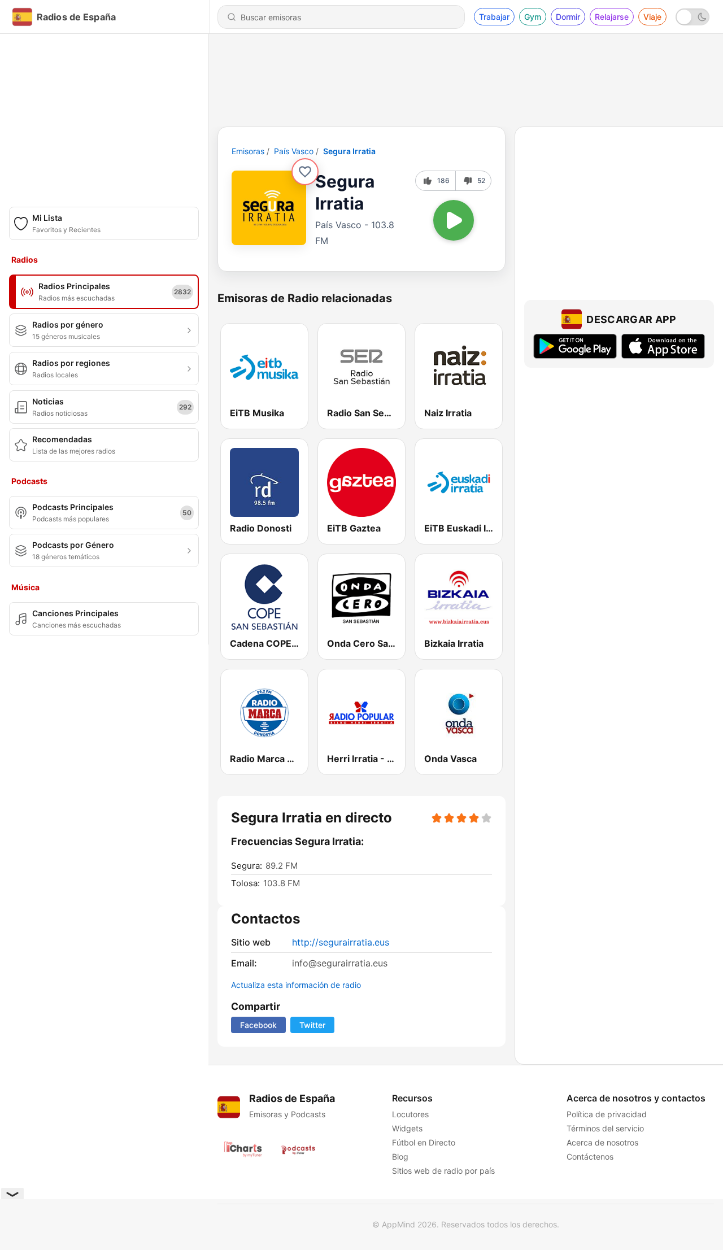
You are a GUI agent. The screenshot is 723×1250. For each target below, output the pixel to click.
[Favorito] (305, 171)
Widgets (407, 1128)
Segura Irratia (349, 151)
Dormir (568, 16)
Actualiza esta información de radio (296, 985)
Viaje (652, 16)
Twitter (312, 1025)
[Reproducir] (453, 220)
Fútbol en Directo (423, 1142)
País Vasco (293, 151)
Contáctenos (590, 1156)
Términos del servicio (605, 1128)
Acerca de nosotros (602, 1142)
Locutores (410, 1114)
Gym (532, 16)
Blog (400, 1156)
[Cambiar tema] (692, 16)
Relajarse (612, 16)
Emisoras (248, 151)
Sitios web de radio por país (443, 1170)
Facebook (258, 1025)
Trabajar (494, 16)
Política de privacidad (607, 1114)
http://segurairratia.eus (340, 942)
